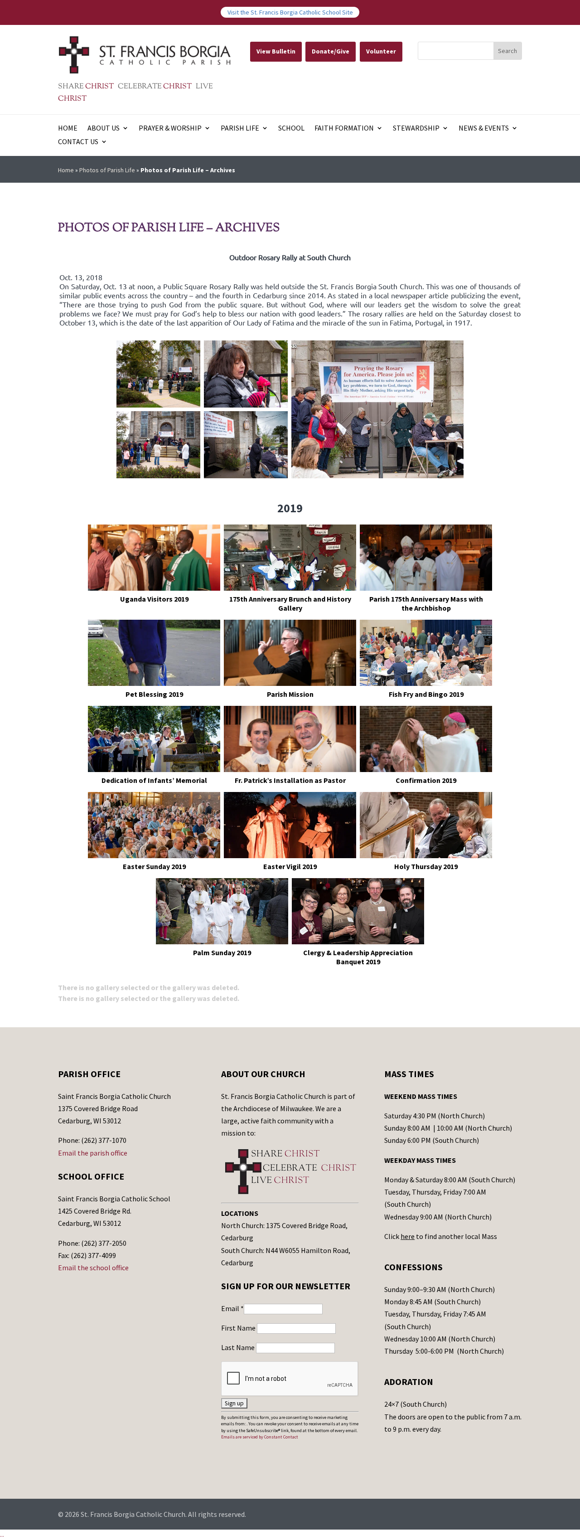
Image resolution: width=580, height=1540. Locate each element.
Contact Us (78, 142)
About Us (103, 128)
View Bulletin (275, 51)
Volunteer (381, 51)
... (2, 1534)
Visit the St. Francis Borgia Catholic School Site (290, 12)
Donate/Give (330, 51)
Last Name (238, 1347)
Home (67, 128)
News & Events (484, 128)
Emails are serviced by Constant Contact (259, 1437)
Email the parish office (92, 1152)
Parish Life (240, 128)
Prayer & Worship (170, 128)
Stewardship (416, 128)
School (291, 128)
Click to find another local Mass (440, 1236)
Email (232, 1308)
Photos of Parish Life (107, 170)
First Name (239, 1327)
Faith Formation (344, 128)
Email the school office (93, 1267)
